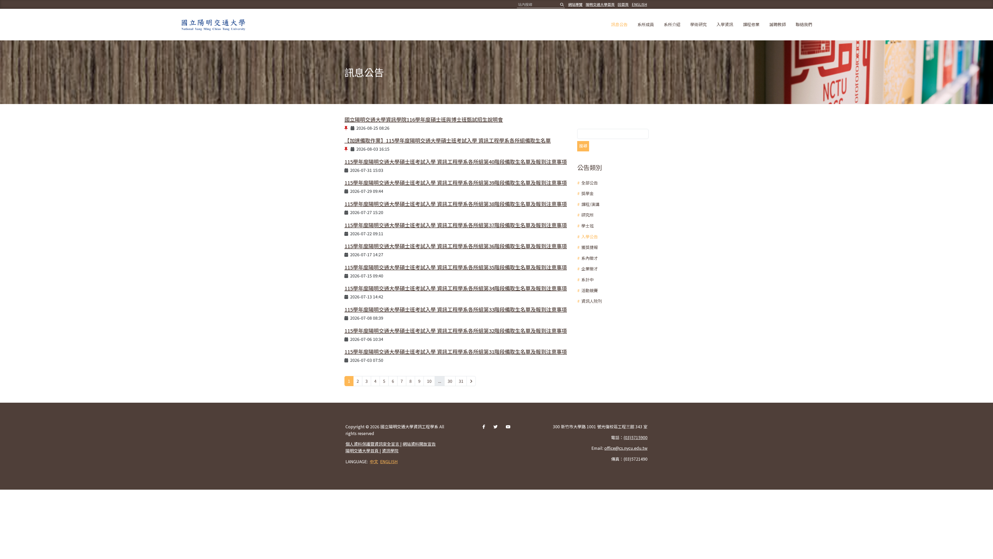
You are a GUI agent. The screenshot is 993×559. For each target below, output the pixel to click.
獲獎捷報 (589, 247)
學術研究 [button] (698, 24)
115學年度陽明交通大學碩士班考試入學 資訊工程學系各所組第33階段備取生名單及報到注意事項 (455, 309)
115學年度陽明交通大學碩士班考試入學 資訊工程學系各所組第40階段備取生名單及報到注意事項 (455, 161)
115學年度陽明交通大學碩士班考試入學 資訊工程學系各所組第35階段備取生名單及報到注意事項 (455, 267)
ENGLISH (639, 4)
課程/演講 (590, 204)
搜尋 (583, 146)
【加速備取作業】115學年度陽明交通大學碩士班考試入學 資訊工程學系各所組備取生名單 (447, 140)
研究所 (587, 215)
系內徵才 (589, 258)
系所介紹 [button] (672, 24)
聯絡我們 (804, 24)
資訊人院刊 (591, 301)
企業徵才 (589, 269)
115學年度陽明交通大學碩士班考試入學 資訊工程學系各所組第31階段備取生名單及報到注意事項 (455, 351)
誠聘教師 (777, 24)
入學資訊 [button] (725, 24)
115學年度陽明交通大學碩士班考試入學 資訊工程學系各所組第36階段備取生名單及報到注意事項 (455, 246)
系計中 (587, 279)
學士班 (587, 226)
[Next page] (471, 381)
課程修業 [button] (751, 24)
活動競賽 (589, 290)
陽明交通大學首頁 (600, 4)
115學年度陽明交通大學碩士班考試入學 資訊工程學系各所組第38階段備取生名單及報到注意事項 (455, 204)
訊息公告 (619, 24)
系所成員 (645, 24)
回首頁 (623, 4)
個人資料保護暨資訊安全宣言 (372, 444)
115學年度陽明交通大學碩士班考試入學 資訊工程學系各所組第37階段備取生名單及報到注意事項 (455, 225)
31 (461, 381)
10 (429, 381)
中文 (374, 461)
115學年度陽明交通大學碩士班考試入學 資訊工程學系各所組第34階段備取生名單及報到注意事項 (455, 288)
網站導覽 (575, 4)
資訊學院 (390, 450)
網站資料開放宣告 (419, 444)
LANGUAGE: (356, 461)
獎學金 (587, 193)
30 (450, 381)
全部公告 (589, 183)
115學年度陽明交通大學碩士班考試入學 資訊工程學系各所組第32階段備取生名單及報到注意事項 (455, 330)
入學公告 (589, 236)
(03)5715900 (635, 437)
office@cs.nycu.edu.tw (626, 448)
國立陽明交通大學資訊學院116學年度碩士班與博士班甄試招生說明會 (423, 119)
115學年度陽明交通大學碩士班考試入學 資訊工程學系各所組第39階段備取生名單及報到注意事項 (455, 182)
